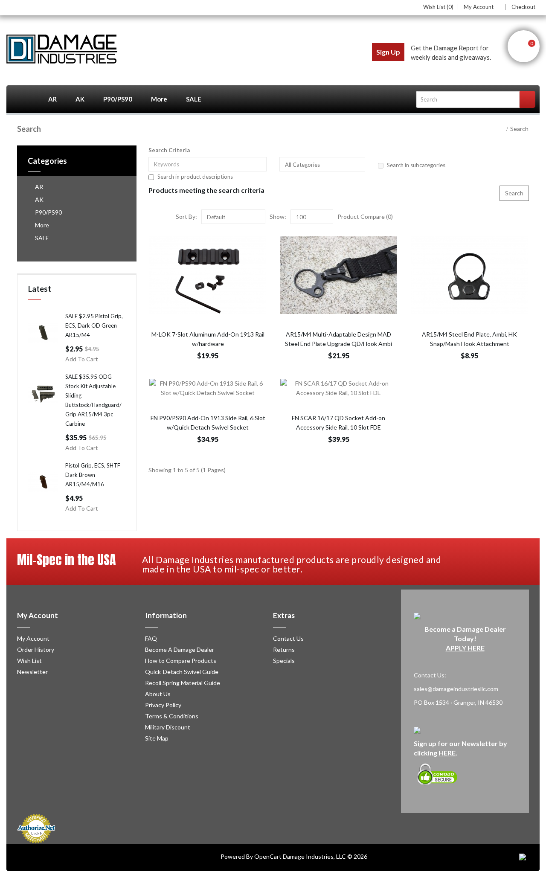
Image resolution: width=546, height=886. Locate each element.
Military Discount (167, 727)
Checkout (523, 6)
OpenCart (268, 856)
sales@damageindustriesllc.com (456, 688)
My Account (479, 7)
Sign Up (388, 52)
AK (80, 99)
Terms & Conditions (171, 716)
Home (22, 99)
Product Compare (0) (365, 216)
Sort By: (186, 216)
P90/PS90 (117, 99)
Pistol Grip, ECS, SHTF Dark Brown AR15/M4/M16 (92, 475)
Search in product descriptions (195, 176)
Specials (284, 660)
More (159, 99)
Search (519, 128)
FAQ (151, 638)
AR (52, 99)
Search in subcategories (416, 165)
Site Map (156, 738)
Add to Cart (81, 359)
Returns (284, 649)
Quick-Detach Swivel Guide (181, 671)
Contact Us (288, 638)
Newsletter (32, 671)
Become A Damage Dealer (179, 649)
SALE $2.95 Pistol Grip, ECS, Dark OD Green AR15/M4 (94, 325)
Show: (278, 216)
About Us (158, 693)
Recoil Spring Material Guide (182, 682)
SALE (193, 99)
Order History (35, 649)
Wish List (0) (438, 6)
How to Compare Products (180, 660)
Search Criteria (169, 150)
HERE (447, 753)
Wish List (29, 660)
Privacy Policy (163, 705)
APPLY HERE (465, 648)
